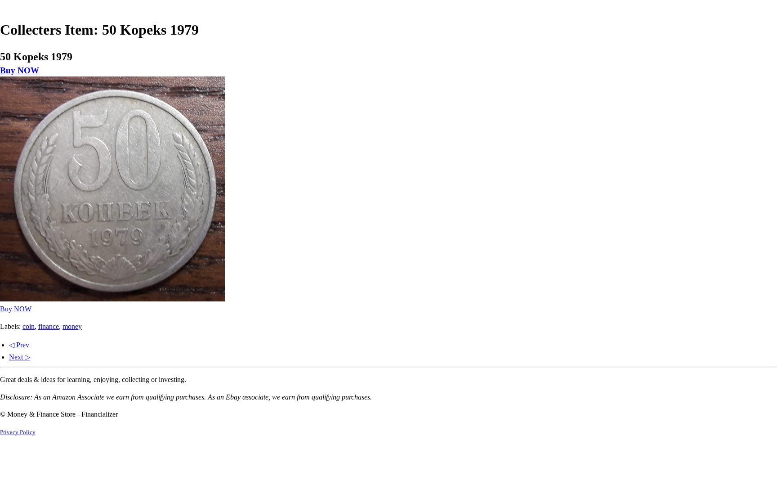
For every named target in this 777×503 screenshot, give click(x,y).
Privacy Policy (18, 432)
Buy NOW (19, 70)
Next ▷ (19, 357)
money (72, 326)
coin (28, 326)
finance (48, 326)
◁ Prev (19, 345)
